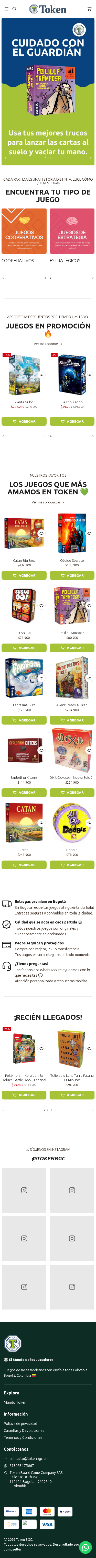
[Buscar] (14, 9)
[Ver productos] (24, 235)
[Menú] (6, 9)
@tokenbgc (48, 1158)
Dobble (72, 850)
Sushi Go (24, 633)
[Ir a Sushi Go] (24, 605)
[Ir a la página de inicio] (48, 9)
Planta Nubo (24, 402)
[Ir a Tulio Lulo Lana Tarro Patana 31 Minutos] (72, 1048)
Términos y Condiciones (23, 1437)
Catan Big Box (24, 560)
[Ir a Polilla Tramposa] (72, 605)
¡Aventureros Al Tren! (72, 705)
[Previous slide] (8, 158)
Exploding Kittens (24, 777)
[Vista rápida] (41, 375)
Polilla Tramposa (72, 633)
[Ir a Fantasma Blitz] (24, 678)
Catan (23, 850)
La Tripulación (72, 402)
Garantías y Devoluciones (24, 1430)
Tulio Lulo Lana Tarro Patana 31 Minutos (72, 1077)
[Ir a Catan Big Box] (24, 533)
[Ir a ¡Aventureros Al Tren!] (72, 678)
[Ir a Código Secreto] (72, 533)
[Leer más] (48, 91)
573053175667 (21, 1466)
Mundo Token (15, 1402)
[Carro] (89, 9)
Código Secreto (72, 560)
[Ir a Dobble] (72, 823)
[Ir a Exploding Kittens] (24, 750)
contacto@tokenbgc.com (29, 1459)
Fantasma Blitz (24, 705)
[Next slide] (88, 158)
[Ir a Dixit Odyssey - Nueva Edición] (72, 750)
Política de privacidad (20, 1424)
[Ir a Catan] (24, 823)
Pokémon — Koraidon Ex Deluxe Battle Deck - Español (24, 1077)
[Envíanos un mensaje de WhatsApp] (85, 1547)
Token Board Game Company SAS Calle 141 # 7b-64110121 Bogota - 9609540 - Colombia (35, 1480)
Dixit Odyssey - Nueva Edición (72, 777)
